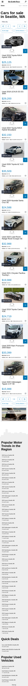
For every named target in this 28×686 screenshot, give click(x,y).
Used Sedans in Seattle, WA (8, 671)
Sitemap (14, 684)
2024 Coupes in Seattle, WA (8, 609)
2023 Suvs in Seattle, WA (8, 465)
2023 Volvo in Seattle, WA (8, 541)
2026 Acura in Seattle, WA (8, 627)
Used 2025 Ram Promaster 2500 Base (13, 347)
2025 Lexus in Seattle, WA (8, 505)
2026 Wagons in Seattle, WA (9, 623)
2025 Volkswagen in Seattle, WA (10, 496)
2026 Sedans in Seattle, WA (8, 573)
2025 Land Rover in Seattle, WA (9, 569)
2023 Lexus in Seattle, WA (8, 501)
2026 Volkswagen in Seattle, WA (10, 618)
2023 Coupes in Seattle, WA (8, 614)
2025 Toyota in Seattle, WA (8, 474)
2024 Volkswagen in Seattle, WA (10, 546)
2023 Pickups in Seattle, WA (8, 587)
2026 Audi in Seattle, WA (8, 632)
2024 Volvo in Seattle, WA (8, 564)
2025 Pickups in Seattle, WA (8, 591)
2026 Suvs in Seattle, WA (8, 483)
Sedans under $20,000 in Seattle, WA (11, 650)
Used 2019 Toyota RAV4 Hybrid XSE (12, 56)
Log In (20, 5)
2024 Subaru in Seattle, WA (8, 532)
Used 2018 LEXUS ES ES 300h (12, 92)
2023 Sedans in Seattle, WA (8, 537)
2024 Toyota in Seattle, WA (8, 469)
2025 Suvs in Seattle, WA (8, 456)
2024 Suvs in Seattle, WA (8, 460)
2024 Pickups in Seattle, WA (8, 555)
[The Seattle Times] (14, 2)
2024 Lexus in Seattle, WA (8, 492)
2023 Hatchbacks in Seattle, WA (9, 550)
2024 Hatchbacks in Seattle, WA (9, 578)
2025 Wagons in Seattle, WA (9, 596)
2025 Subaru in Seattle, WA (8, 510)
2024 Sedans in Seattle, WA (8, 478)
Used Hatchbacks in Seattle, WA (9, 676)
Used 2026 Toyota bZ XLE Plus (12, 165)
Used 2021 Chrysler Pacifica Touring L (13, 274)
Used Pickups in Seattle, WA (8, 680)
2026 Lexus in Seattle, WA (8, 560)
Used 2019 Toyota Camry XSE (12, 310)
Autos (2, 5)
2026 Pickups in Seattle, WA (8, 605)
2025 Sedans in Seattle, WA (8, 519)
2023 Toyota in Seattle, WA (8, 514)
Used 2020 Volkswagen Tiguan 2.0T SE (11, 383)
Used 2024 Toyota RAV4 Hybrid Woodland (12, 129)
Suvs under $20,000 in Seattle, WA (10, 645)
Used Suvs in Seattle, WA (8, 667)
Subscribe (25, 5)
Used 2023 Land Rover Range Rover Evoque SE (12, 238)
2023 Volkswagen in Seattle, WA (10, 528)
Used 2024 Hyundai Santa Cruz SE (12, 201)
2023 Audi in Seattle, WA (8, 523)
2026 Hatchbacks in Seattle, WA (9, 600)
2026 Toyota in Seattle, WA (8, 487)
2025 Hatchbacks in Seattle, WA (9, 582)
